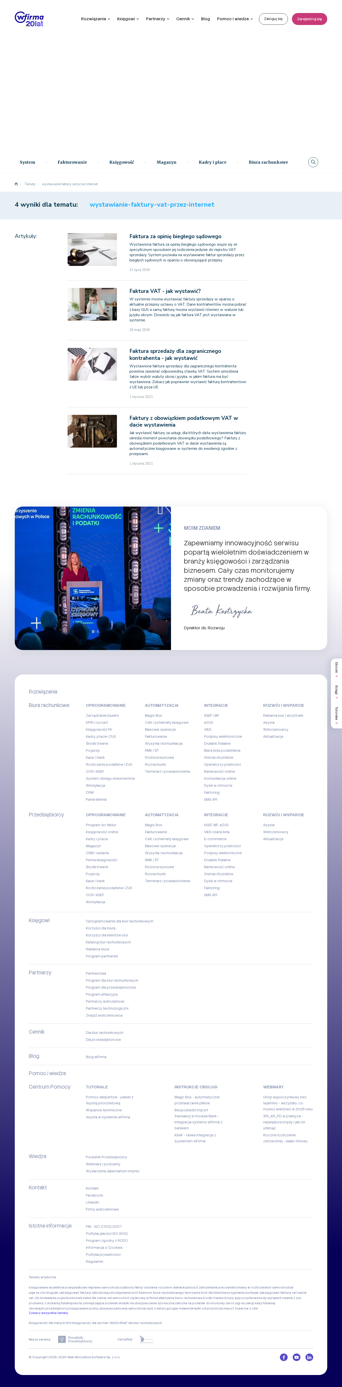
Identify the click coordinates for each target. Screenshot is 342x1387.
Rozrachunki (155, 764)
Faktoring (212, 792)
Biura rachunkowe (268, 162)
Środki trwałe (97, 743)
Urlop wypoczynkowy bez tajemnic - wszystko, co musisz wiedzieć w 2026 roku (288, 1103)
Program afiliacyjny (102, 994)
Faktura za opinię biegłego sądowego (175, 236)
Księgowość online (102, 832)
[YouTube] (296, 1357)
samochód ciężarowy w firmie (135, 1298)
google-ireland (178, 1309)
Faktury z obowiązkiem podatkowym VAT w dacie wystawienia (183, 421)
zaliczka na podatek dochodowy (200, 1303)
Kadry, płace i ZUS (101, 736)
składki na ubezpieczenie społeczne (146, 1303)
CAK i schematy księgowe (167, 722)
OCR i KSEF (95, 771)
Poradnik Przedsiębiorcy (106, 1157)
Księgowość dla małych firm (50, 1323)
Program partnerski (102, 956)
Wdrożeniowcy (275, 729)
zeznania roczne (156, 1288)
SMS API (210, 799)
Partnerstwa (96, 973)
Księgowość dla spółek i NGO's (95, 1323)
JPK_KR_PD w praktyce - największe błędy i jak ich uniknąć (284, 1122)
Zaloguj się (273, 18)
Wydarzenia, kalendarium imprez (113, 1171)
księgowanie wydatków (46, 1288)
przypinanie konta (240, 1293)
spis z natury (156, 1309)
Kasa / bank (95, 757)
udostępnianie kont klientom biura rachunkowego (146, 1293)
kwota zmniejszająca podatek (95, 1303)
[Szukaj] (313, 162)
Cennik (183, 18)
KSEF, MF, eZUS (216, 825)
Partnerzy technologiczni (107, 1008)
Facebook (94, 1195)
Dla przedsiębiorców (103, 1039)
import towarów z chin (241, 1309)
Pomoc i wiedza (233, 18)
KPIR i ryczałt (97, 722)
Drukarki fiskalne (217, 743)
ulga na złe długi (41, 1293)
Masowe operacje (160, 729)
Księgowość (121, 162)
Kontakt (92, 1188)
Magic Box (153, 715)
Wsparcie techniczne (104, 1110)
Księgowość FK (99, 729)
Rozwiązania (93, 18)
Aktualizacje (273, 736)
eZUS (208, 722)
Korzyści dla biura (100, 928)
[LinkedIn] (309, 1357)
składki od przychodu (206, 1309)
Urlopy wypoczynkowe (241, 1298)
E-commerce (215, 839)
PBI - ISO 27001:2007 (104, 1226)
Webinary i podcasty (103, 1164)
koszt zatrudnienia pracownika (213, 1288)
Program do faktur (101, 825)
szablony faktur (131, 1288)
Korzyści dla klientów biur (107, 935)
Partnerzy (155, 18)
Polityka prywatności (103, 1254)
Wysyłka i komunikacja (164, 743)
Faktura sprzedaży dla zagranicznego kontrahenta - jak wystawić (175, 354)
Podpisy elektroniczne (223, 736)
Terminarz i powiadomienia (167, 771)
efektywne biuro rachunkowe (180, 1298)
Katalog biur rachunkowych (108, 942)
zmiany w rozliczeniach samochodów (264, 1288)
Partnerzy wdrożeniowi (105, 1001)
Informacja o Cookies (104, 1247)
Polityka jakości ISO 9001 (107, 1233)
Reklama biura (97, 949)
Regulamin (94, 1261)
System (27, 162)
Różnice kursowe (159, 757)
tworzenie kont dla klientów (206, 1293)
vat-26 (34, 1298)
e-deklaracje (179, 1288)
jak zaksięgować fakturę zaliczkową (81, 1293)
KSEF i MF (211, 715)
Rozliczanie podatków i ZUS (109, 764)
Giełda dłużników (218, 757)
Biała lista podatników (222, 750)
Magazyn (166, 162)
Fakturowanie (72, 162)
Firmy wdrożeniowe (102, 1209)
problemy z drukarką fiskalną (50, 1303)
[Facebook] (284, 1357)
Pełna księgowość (101, 860)
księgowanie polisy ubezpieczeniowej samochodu (107, 1309)
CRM (90, 792)
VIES (207, 729)
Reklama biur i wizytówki (283, 715)
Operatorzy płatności (222, 764)
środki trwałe (213, 1298)
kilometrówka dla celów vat (91, 1298)
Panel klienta (96, 799)
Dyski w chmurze (218, 785)
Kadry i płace (213, 162)
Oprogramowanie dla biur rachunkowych (119, 921)
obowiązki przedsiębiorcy (49, 1309)
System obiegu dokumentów (110, 778)
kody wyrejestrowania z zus (280, 1298)
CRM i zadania (97, 853)
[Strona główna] (16, 184)
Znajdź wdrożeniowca (104, 1015)
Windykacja (95, 785)
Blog (205, 18)
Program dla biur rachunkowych (112, 980)
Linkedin (92, 1202)
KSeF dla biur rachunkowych (141, 1323)
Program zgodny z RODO (107, 1240)
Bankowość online (219, 771)
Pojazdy (93, 750)
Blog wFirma (96, 1057)
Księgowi (126, 18)
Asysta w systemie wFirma (108, 1117)
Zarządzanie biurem (102, 715)
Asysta (269, 722)
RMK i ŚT (152, 750)
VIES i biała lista (217, 832)
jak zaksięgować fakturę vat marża (280, 1293)
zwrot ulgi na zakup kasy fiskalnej (250, 1303)
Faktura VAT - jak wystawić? (165, 291)
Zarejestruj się (309, 19)
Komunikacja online (220, 778)
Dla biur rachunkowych (104, 1032)
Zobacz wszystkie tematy (48, 1313)
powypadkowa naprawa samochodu (92, 1288)
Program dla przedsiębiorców (111, 987)
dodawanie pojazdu (54, 1298)
